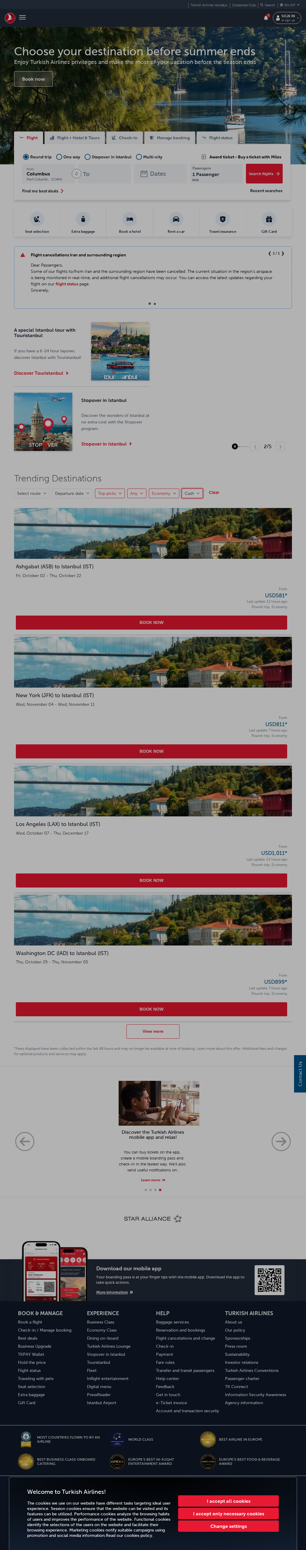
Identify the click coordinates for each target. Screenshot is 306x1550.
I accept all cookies (228, 1501)
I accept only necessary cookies (228, 1513)
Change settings (228, 1526)
